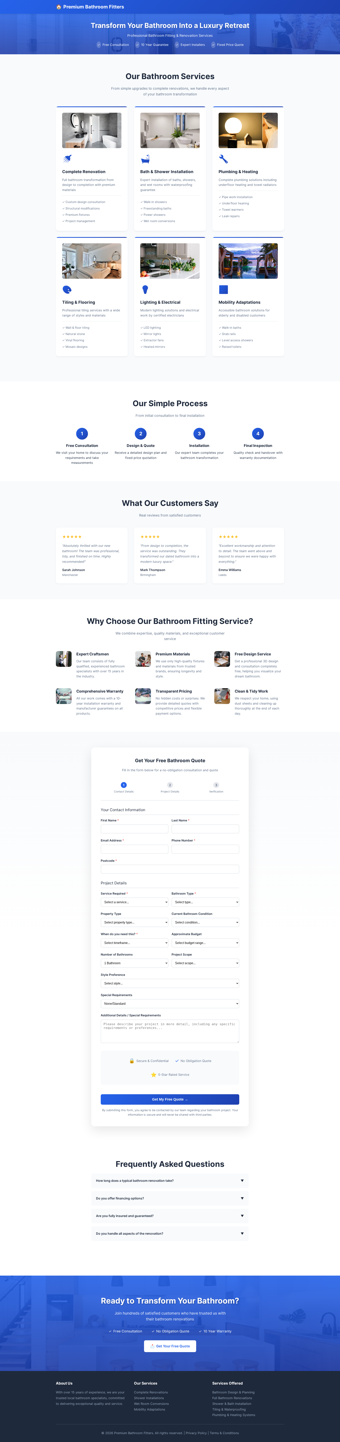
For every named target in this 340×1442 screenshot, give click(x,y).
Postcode (109, 861)
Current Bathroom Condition (192, 914)
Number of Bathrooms (117, 954)
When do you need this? (119, 934)
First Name (110, 820)
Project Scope (182, 954)
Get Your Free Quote (170, 1346)
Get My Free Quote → (170, 1099)
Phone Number (183, 840)
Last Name (180, 820)
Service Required (114, 893)
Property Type (111, 914)
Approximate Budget (187, 934)
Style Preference (113, 975)
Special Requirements (116, 995)
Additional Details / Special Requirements (131, 1015)
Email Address (112, 840)
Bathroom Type (184, 893)
